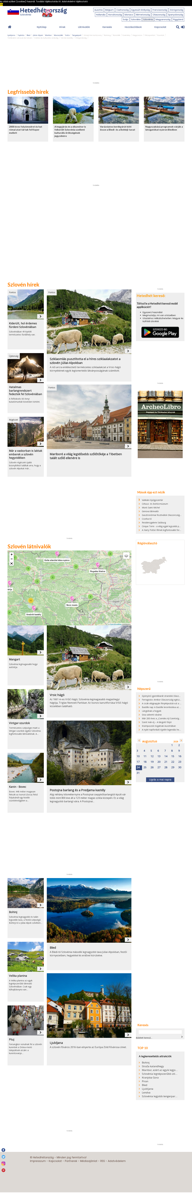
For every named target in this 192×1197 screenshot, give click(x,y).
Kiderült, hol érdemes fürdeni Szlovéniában (23, 325)
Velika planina (18, 975)
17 (138, 761)
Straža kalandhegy (153, 1066)
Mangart (14, 659)
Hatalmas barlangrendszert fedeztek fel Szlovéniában (25, 390)
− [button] (12, 559)
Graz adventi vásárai (152, 714)
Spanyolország (175, 14)
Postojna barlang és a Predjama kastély (77, 790)
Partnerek (71, 1161)
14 (165, 756)
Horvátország (115, 14)
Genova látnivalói (150, 511)
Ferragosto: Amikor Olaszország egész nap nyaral (166, 699)
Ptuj (11, 1039)
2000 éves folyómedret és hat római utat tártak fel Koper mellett (25, 129)
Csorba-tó (147, 518)
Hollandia (100, 14)
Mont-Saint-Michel (151, 507)
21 (165, 761)
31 (138, 773)
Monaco (129, 14)
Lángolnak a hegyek (151, 710)
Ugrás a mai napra (160, 779)
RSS (102, 1161)
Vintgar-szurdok (19, 723)
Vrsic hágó (57, 695)
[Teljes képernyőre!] (11, 563)
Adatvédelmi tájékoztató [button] (75, 1)
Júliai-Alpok (38, 35)
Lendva (146, 1092)
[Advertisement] (96, 61)
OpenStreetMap (116, 624)
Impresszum (38, 1161)
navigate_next (40, 316)
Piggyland (178, 19)
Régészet (13, 419)
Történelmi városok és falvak (20, 38)
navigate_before (139, 740)
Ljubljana (11, 35)
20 (159, 761)
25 (145, 767)
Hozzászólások (133, 27)
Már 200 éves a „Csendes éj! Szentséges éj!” (163, 718)
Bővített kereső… (144, 1037)
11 (145, 756)
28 (165, 767)
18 (145, 761)
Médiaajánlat (88, 1161)
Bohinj (13, 912)
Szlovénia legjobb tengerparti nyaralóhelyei (160, 1096)
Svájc (125, 19)
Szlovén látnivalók (29, 546)
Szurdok (160, 35)
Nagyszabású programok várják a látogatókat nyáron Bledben (164, 128)
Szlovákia (136, 19)
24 (138, 767)
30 (179, 767)
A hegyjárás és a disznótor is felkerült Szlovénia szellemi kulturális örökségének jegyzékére (70, 131)
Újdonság (13, 356)
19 (152, 761)
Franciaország (160, 9)
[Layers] (126, 555)
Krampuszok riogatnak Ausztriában (159, 725)
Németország (143, 14)
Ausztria (98, 9)
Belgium (109, 9)
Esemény (126, 35)
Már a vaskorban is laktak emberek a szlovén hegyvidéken (25, 454)
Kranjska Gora (150, 1077)
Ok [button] (1, 4)
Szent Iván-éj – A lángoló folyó (157, 722)
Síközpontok (150, 35)
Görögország (176, 9)
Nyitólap (41, 27)
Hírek (62, 27)
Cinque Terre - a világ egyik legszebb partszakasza (166, 526)
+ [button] (12, 554)
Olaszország (159, 14)
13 (159, 756)
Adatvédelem (117, 1161)
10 (138, 756)
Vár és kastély (67, 38)
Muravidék (58, 35)
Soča (67, 35)
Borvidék (116, 35)
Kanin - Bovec (17, 786)
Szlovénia (148, 19)
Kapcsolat (160, 27)
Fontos (12, 292)
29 (172, 767)
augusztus (149, 741)
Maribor (48, 35)
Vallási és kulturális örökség (46, 38)
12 (152, 756)
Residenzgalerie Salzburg (154, 522)
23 (179, 761)
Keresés (107, 27)
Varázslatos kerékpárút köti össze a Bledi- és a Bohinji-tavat (117, 128)
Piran (145, 1081)
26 (152, 767)
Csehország (122, 9)
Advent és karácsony (93, 35)
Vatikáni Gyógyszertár (152, 500)
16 (179, 756)
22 (172, 761)
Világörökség (81, 38)
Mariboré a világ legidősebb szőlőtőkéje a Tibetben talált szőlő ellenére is (86, 456)
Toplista (21, 35)
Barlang (107, 35)
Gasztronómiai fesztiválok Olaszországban (162, 515)
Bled (28, 35)
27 (159, 767)
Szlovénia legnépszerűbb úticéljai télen (160, 1073)
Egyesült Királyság (140, 9)
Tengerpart (76, 35)
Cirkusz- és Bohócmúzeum (155, 503)
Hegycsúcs (137, 35)
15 (172, 756)
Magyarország (163, 19)
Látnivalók (84, 27)
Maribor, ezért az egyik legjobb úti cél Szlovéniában (160, 1070)
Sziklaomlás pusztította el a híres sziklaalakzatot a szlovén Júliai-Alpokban (85, 361)
